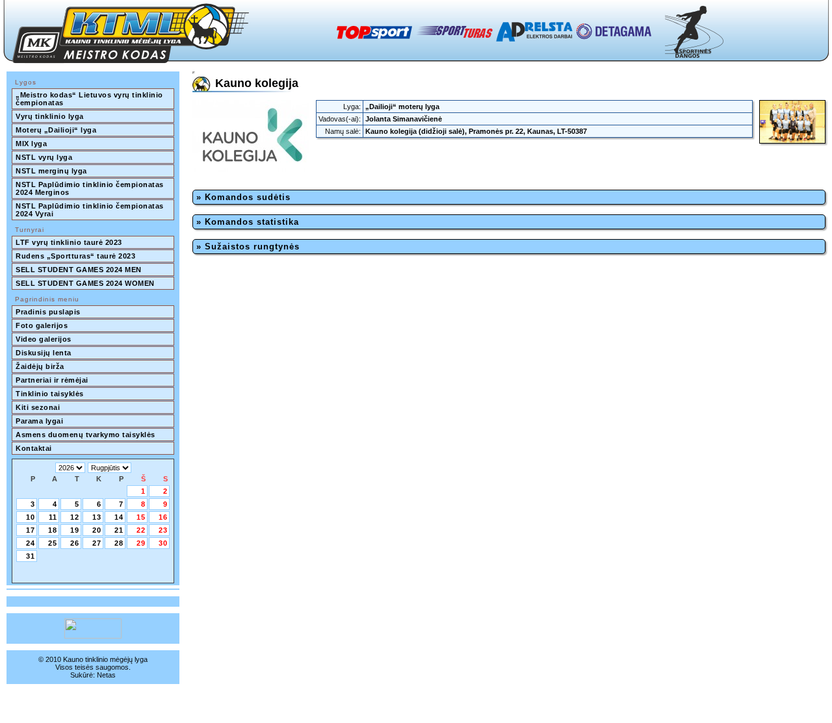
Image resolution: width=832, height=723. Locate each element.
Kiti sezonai (38, 407)
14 (119, 517)
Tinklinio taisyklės (50, 394)
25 (52, 543)
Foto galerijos (42, 325)
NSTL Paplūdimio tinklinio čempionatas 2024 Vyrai (91, 210)
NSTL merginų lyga (51, 171)
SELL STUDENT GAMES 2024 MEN (79, 269)
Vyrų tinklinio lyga (50, 116)
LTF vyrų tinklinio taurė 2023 (69, 242)
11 (53, 517)
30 (163, 543)
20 (96, 530)
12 (74, 517)
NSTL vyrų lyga (44, 157)
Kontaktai (34, 448)
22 (141, 530)
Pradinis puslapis (48, 312)
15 (141, 517)
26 (74, 543)
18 (52, 530)
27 (96, 543)
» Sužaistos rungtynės (248, 246)
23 (163, 530)
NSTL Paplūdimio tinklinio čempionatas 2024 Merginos (91, 188)
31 (30, 556)
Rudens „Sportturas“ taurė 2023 (75, 256)
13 (96, 517)
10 (30, 517)
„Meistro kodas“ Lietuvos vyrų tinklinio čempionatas (90, 99)
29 (141, 543)
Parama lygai (39, 421)
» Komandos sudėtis (243, 197)
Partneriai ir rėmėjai (52, 380)
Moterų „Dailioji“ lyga (56, 130)
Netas (106, 675)
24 (30, 543)
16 (163, 517)
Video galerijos (44, 339)
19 (74, 530)
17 (30, 530)
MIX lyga (31, 143)
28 (119, 543)
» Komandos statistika (247, 222)
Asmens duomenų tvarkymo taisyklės (85, 434)
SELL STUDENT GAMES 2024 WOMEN (85, 283)
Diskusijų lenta (44, 353)
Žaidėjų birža (40, 366)
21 (119, 530)
